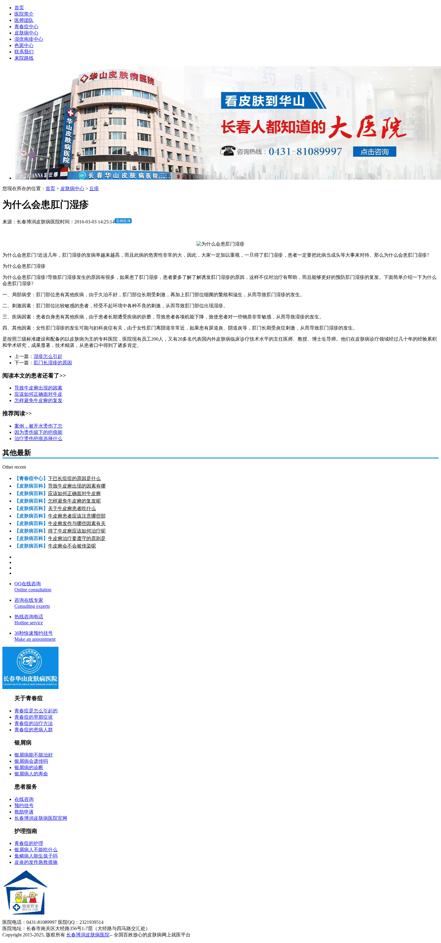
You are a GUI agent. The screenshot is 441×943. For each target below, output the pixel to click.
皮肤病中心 (26, 32)
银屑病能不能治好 (33, 754)
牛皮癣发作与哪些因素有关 (77, 523)
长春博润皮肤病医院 (88, 934)
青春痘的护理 (28, 843)
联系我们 (24, 51)
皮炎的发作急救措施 (36, 862)
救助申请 (24, 811)
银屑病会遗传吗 (31, 761)
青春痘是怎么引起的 (36, 710)
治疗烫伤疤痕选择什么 (38, 438)
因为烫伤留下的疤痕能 (38, 432)
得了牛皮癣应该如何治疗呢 (77, 530)
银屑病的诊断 (28, 767)
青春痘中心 (26, 26)
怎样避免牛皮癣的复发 (38, 400)
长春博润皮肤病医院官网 (40, 818)
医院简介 (24, 13)
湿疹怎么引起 (48, 356)
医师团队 (24, 20)
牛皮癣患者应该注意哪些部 (77, 515)
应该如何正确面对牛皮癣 (74, 493)
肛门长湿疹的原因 (53, 362)
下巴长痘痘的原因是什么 (74, 478)
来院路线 (24, 58)
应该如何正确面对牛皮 (38, 394)
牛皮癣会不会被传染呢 (72, 545)
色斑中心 (24, 45)
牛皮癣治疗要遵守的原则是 (77, 538)
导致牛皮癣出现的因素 (38, 387)
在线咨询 (24, 799)
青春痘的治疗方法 (33, 723)
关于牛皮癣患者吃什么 (72, 508)
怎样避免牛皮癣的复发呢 (74, 500)
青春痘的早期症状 (33, 717)
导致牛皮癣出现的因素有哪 (77, 485)
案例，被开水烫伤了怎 (38, 425)
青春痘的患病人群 (33, 729)
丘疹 (94, 188)
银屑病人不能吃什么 (36, 849)
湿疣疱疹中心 (28, 39)
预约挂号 (24, 805)
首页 (19, 7)
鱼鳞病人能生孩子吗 (36, 855)
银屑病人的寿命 (31, 773)
